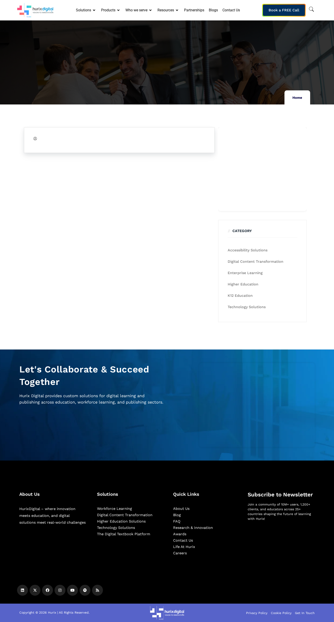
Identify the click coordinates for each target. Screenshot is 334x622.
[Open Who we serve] (151, 10)
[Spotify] (85, 590)
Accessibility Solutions (247, 250)
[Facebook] (47, 590)
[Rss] (97, 590)
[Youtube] (72, 590)
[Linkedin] (22, 590)
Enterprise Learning (245, 273)
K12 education (240, 295)
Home (297, 98)
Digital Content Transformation (255, 261)
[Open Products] (119, 10)
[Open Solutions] (94, 10)
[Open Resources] (177, 10)
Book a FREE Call (284, 10)
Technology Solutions (247, 307)
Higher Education (243, 284)
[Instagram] (60, 590)
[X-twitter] (35, 590)
